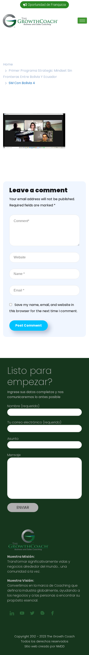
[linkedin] (12, 613)
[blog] (42, 613)
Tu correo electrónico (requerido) (34, 422)
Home (8, 64)
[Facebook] (52, 613)
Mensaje (14, 455)
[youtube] (22, 613)
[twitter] (32, 613)
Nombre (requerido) (23, 406)
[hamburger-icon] (82, 21)
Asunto (13, 438)
